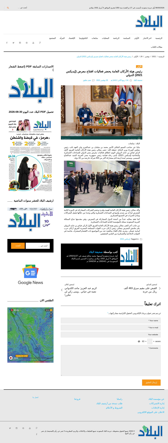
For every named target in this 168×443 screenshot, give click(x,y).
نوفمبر (147, 56)
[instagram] (20, 43)
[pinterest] (27, 43)
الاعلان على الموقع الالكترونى (150, 412)
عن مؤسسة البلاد (156, 399)
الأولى (136, 38)
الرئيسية (158, 38)
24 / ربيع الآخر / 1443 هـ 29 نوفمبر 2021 (112, 80)
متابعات (95, 38)
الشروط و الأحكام (114, 408)
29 (141, 56)
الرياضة (116, 38)
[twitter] (13, 43)
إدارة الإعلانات (157, 408)
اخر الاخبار (147, 38)
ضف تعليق (87, 80)
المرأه (62, 38)
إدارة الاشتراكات (156, 403)
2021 (154, 56)
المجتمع (52, 38)
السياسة (126, 38)
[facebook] (7, 43)
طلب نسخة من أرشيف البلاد (109, 403)
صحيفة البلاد (138, 80)
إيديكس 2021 (125, 239)
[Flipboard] (40, 43)
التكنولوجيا (83, 38)
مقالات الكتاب (156, 47)
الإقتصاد (72, 38)
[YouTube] (33, 43)
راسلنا (119, 399)
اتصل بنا (35, 397)
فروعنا (77, 399)
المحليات (105, 38)
